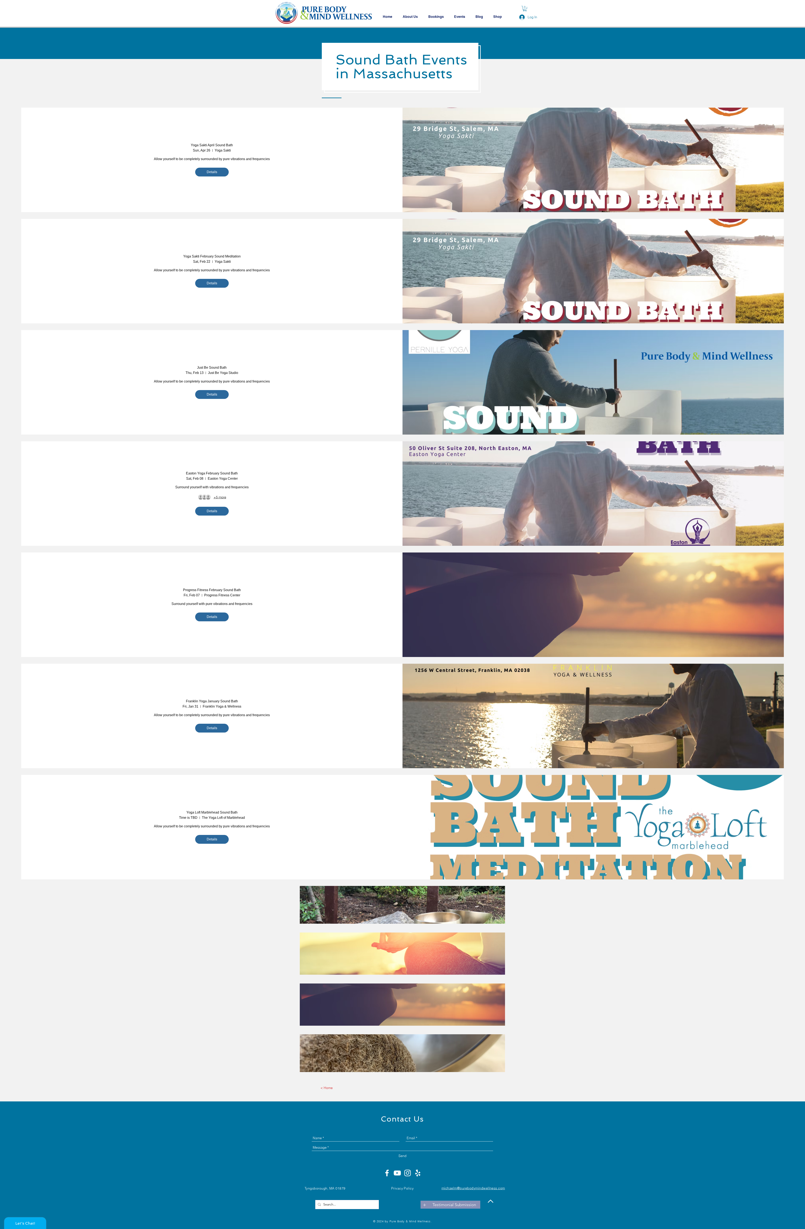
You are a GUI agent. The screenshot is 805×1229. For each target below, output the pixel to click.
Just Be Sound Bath (212, 367)
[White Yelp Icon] (417, 1173)
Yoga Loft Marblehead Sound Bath (212, 812)
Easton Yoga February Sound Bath (212, 473)
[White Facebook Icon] (387, 1173)
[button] (525, 8)
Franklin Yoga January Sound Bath (212, 701)
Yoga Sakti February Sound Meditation (212, 256)
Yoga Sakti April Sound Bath (212, 145)
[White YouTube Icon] (397, 1173)
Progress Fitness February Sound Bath (212, 590)
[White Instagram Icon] (407, 1173)
